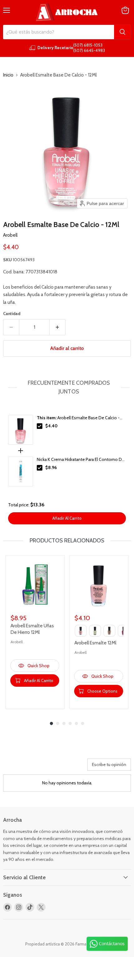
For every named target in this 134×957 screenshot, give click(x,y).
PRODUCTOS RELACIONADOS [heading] (67, 540)
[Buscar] (122, 32)
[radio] (81, 631)
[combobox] (58, 32)
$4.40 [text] (51, 426)
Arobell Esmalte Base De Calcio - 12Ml (78, 418)
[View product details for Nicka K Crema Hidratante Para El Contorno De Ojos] (20, 471)
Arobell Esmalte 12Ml (95, 643)
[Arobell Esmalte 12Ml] (98, 584)
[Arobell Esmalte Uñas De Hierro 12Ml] (35, 584)
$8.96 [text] (51, 467)
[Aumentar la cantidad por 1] (57, 327)
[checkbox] (39, 426)
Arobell (10, 235)
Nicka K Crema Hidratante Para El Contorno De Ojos (80, 460)
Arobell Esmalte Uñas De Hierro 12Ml (32, 629)
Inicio (8, 75)
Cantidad (11, 313)
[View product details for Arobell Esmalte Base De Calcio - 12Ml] (20, 430)
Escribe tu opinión (109, 764)
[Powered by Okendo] (19, 767)
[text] (67, 388)
